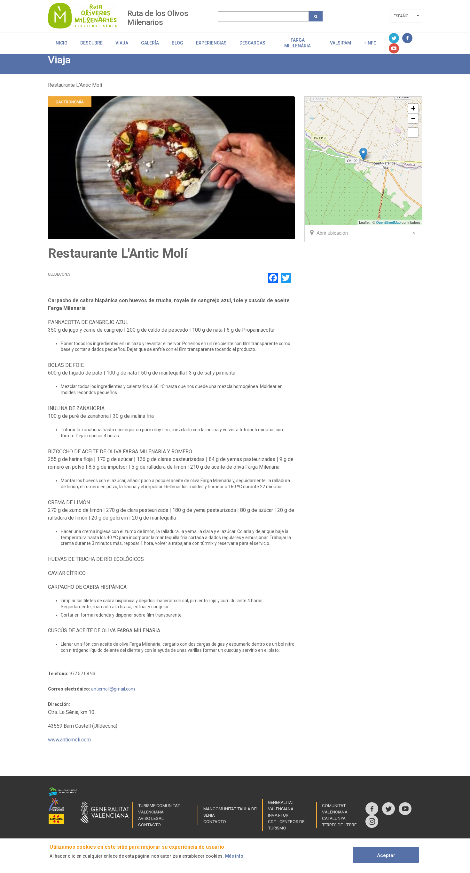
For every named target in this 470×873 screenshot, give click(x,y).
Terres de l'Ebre (339, 824)
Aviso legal (151, 818)
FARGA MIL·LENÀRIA (297, 42)
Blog (177, 42)
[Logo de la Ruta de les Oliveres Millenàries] (85, 15)
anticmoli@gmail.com (113, 688)
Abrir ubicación (332, 233)
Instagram (371, 821)
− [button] (413, 118)
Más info (234, 856)
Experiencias (211, 42)
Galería (150, 42)
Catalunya (334, 818)
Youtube (394, 48)
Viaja (121, 42)
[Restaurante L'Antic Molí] (363, 154)
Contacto (149, 824)
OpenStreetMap (388, 222)
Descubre (91, 42)
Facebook (407, 38)
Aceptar (386, 855)
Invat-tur (278, 815)
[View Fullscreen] (413, 132)
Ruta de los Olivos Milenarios (157, 18)
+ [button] (413, 108)
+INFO (370, 42)
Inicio (60, 42)
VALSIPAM (340, 42)
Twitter (394, 38)
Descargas (252, 42)
